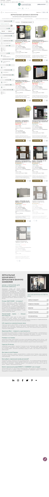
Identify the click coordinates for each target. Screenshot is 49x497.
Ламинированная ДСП (6, 62)
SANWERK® (6, 72)
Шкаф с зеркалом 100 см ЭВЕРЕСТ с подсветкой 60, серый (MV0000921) (22, 202)
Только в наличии (7, 38)
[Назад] (4, 12)
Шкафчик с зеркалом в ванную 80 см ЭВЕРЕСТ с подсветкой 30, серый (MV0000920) (22, 122)
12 (4, 87)
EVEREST (5, 82)
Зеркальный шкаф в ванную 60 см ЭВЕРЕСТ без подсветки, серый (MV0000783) (22, 42)
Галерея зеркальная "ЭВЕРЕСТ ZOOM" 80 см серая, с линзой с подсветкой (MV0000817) (39, 203)
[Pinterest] (32, 380)
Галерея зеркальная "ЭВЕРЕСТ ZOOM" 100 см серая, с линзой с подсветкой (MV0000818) (22, 243)
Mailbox (36, 380)
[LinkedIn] (13, 380)
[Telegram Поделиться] (44, 12)
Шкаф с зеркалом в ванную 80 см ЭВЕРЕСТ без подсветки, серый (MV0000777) (40, 82)
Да (4, 92)
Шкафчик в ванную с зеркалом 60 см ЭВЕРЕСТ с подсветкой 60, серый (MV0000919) (22, 82)
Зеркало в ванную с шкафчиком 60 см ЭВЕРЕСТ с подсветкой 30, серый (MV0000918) (40, 42)
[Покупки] (47, 1)
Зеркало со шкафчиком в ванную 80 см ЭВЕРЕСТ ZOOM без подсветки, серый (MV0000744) (23, 162)
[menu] (1, 4)
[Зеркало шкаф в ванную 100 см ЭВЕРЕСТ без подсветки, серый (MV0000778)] (40, 113)
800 (4, 49)
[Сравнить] (30, 60)
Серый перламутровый (7, 56)
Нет (4, 93)
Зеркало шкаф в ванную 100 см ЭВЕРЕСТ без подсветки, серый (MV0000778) (40, 121)
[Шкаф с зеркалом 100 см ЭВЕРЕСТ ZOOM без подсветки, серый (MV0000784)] (40, 153)
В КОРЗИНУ (19, 60)
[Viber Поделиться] (42, 12)
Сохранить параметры (5, 25)
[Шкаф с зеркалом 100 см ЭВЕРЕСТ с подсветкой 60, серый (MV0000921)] (23, 193)
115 (4, 67)
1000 (4, 50)
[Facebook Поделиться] (47, 12)
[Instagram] (18, 380)
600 (4, 48)
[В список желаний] (28, 60)
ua (28, 8)
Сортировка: (17, 22)
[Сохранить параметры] (11, 26)
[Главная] (1, 12)
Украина (5, 77)
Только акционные (7, 43)
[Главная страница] (24, 4)
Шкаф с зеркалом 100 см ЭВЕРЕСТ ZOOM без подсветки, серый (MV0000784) (39, 162)
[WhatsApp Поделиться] (45, 12)
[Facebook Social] (22, 380)
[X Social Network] (27, 380)
